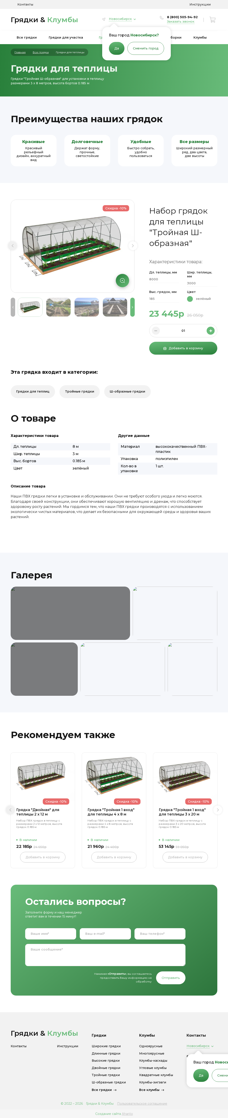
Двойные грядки (106, 1068)
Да (116, 48)
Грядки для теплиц (32, 391)
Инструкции (200, 4)
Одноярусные (151, 1046)
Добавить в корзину (186, 348)
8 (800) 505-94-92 (182, 17)
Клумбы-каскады (153, 1061)
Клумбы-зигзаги (152, 1082)
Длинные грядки (106, 1053)
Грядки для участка (66, 37)
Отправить (171, 978)
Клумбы (200, 37)
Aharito (127, 1114)
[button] (12, 245)
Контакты (25, 4)
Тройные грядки (79, 391)
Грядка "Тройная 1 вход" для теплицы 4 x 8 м (111, 812)
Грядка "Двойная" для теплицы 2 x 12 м (37, 812)
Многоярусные (151, 1053)
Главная (20, 52)
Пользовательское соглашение (142, 1103)
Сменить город (146, 48)
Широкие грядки (106, 1046)
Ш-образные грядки (127, 391)
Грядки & (44, 19)
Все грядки (27, 37)
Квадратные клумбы (156, 1075)
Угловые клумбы (153, 1068)
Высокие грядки (106, 1061)
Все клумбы (149, 1090)
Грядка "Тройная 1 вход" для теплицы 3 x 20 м (182, 812)
